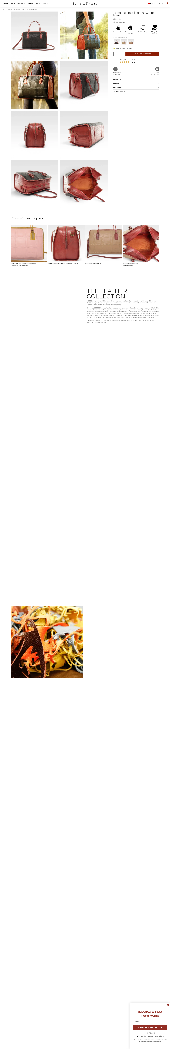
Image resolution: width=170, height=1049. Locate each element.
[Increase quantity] (123, 54)
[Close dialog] (167, 1005)
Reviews (134, 60)
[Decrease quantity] (115, 54)
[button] (159, 3)
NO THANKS (150, 1033)
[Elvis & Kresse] (85, 3)
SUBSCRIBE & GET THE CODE (150, 1027)
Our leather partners (140, 308)
